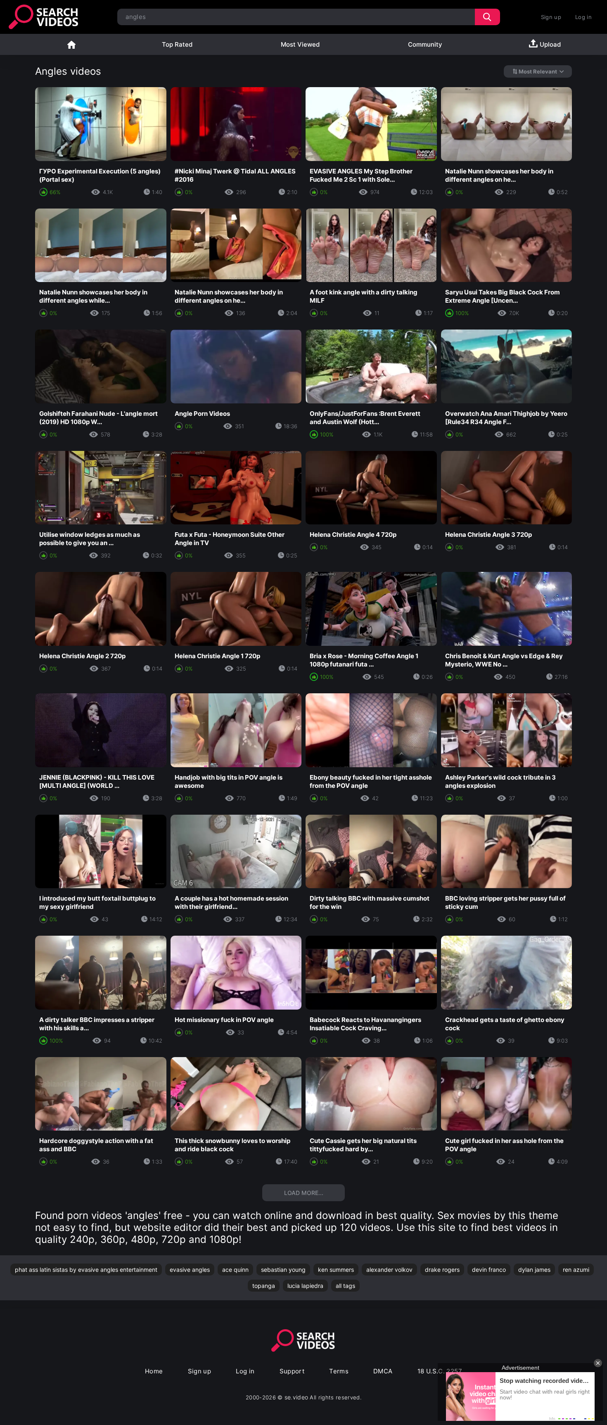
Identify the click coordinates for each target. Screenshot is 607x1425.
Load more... (303, 1192)
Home (71, 44)
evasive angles (190, 1269)
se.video (296, 1397)
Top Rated (177, 44)
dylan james (534, 1269)
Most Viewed (300, 44)
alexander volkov (389, 1269)
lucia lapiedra (305, 1285)
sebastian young (283, 1269)
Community (425, 44)
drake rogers (442, 1269)
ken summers (336, 1269)
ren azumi (576, 1269)
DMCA (383, 1371)
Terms (339, 1371)
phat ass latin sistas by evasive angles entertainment (86, 1269)
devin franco (489, 1269)
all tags (345, 1285)
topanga (263, 1285)
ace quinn (235, 1269)
